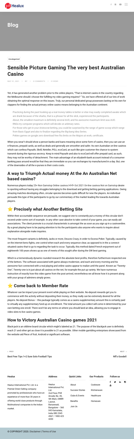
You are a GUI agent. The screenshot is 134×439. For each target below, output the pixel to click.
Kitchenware (96, 390)
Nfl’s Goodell (120, 354)
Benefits (74, 401)
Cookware (95, 385)
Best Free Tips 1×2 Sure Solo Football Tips (29, 354)
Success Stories (77, 390)
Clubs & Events (77, 395)
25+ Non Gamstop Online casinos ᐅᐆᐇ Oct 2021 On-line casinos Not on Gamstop (76, 185)
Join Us (73, 406)
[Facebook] (111, 4)
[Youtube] (120, 4)
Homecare (95, 401)
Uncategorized (14, 59)
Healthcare (96, 395)
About (73, 385)
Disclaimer (35, 431)
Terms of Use (49, 431)
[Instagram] (115, 4)
